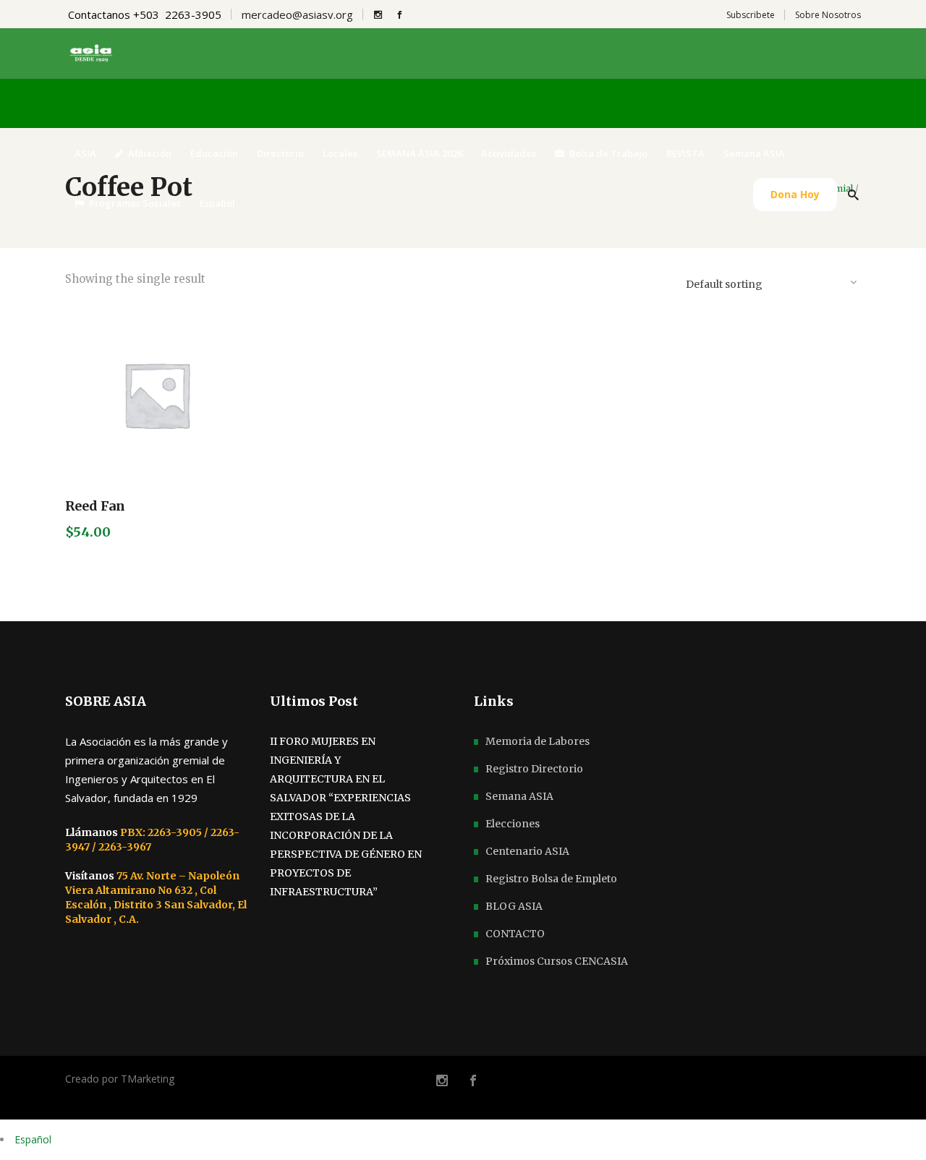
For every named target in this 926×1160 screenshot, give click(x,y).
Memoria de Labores (537, 741)
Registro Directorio (534, 768)
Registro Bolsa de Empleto (551, 878)
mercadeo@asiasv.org (297, 14)
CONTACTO (515, 933)
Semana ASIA (519, 796)
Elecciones (512, 823)
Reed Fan (95, 506)
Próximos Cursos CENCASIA (556, 961)
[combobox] (770, 281)
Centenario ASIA (527, 851)
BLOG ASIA (514, 906)
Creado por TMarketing (119, 1079)
